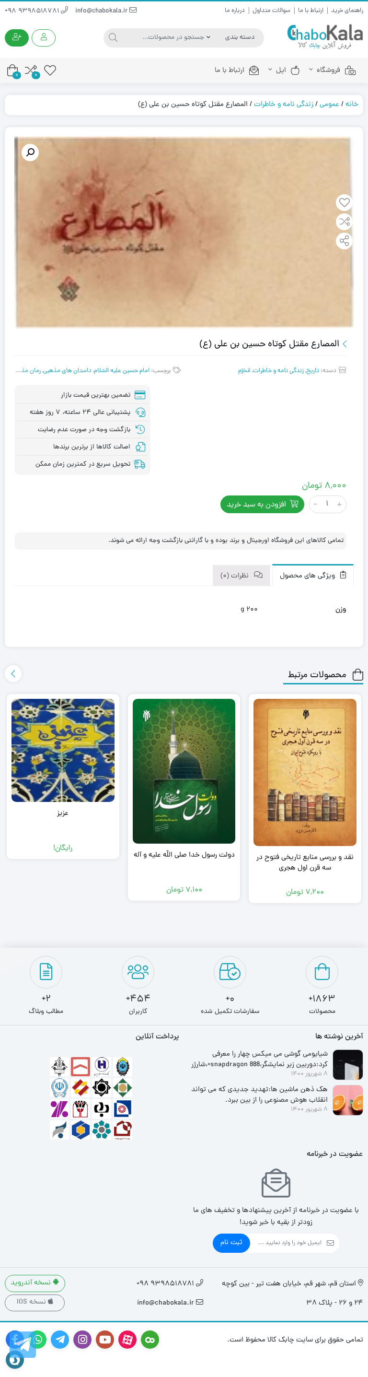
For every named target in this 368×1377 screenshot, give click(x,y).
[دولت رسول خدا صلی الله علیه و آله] (184, 771)
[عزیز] (63, 750)
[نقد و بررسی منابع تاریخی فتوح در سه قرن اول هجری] (304, 772)
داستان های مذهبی (67, 371)
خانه (351, 104)
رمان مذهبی (26, 371)
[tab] (313, 575)
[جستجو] (112, 37)
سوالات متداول (271, 10)
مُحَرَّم (244, 371)
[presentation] (13, 673)
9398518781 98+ (33, 11)
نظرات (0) (235, 576)
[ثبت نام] (17, 38)
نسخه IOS (32, 1302)
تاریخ (312, 371)
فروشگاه (328, 70)
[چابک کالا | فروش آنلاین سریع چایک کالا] (325, 37)
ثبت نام (231, 1242)
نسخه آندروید (32, 1283)
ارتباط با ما (310, 10)
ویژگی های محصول (308, 576)
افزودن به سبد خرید (256, 505)
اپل (281, 70)
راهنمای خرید (347, 10)
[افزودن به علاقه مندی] (344, 204)
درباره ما (235, 10)
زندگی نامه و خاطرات (283, 104)
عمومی (329, 104)
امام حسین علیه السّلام (122, 371)
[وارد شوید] (44, 38)
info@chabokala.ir (102, 11)
